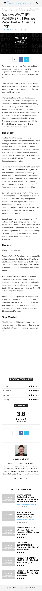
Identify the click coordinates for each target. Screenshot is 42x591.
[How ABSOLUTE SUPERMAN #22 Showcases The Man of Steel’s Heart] (8, 547)
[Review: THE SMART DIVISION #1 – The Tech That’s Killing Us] (8, 562)
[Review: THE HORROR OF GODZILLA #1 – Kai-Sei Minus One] (8, 575)
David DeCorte (9, 30)
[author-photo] (21, 456)
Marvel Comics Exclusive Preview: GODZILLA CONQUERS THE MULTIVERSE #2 (27, 498)
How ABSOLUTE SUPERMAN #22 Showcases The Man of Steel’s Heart (28, 546)
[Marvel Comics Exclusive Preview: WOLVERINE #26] (8, 516)
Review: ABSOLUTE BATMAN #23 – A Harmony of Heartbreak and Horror (28, 530)
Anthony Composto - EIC (26, 504)
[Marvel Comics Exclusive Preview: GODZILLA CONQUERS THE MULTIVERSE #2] (8, 499)
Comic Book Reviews (21, 9)
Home (3, 9)
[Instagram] (15, 479)
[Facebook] (21, 59)
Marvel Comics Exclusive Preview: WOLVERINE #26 (25, 514)
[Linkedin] (20, 479)
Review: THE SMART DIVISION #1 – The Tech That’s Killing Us (28, 560)
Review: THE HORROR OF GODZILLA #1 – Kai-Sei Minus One (28, 573)
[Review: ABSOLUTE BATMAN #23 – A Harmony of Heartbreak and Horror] (8, 531)
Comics (10, 9)
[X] (26, 59)
